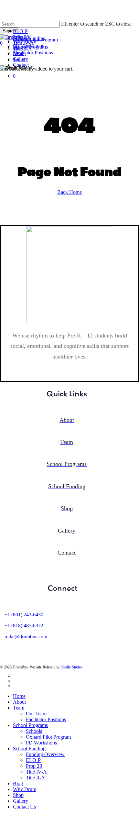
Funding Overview (45, 754)
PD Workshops (41, 742)
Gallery (20, 801)
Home (19, 696)
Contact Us (24, 806)
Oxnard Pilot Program (48, 737)
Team (18, 707)
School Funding (29, 748)
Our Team (36, 713)
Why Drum (24, 789)
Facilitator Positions (46, 719)
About (19, 702)
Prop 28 (34, 766)
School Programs (30, 725)
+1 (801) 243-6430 (24, 614)
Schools (34, 731)
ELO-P (33, 760)
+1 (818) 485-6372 (24, 625)
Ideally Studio (71, 667)
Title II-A (35, 777)
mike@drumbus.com (26, 636)
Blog (18, 783)
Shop (18, 795)
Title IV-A (36, 772)
